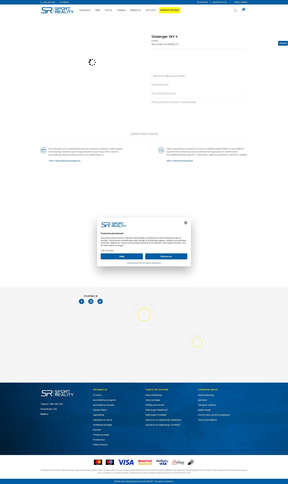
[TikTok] (100, 301)
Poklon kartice (100, 444)
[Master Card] (98, 462)
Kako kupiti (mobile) (156, 414)
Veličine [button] (166, 58)
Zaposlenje (98, 414)
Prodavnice (99, 439)
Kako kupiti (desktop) (157, 409)
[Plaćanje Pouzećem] (191, 462)
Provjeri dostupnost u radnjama (174, 102)
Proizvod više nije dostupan (169, 76)
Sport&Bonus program (104, 400)
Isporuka (202, 400)
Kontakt (97, 429)
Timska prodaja (101, 434)
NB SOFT (150, 481)
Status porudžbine (207, 419)
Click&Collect (100, 409)
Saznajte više (175, 22)
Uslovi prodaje (153, 400)
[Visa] (126, 462)
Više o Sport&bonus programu (64, 160)
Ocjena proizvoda (164, 93)
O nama (97, 395)
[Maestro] (110, 462)
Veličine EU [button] (156, 58)
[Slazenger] (58, 119)
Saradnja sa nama (102, 419)
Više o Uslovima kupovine (179, 160)
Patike (155, 41)
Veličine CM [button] (177, 58)
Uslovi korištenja (154, 395)
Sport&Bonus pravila (103, 404)
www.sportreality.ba (130, 481)
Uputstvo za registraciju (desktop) (163, 419)
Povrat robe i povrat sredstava (214, 414)
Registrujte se (220, 2)
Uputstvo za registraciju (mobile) (163, 424)
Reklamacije (204, 409)
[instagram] (90, 301)
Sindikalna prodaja (102, 424)
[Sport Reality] (57, 10)
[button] (238, 11)
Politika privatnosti (155, 404)
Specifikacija (160, 85)
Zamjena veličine (207, 404)
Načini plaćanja (206, 395)
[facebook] (81, 301)
